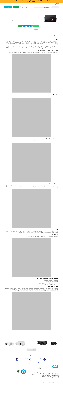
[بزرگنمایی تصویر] (57, 23)
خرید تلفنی (20, 26)
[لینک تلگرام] (30, 31)
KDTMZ (48, 382)
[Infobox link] (34, 21)
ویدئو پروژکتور (35, 14)
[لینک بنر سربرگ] (31, 1)
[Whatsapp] (9, 382)
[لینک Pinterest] (32, 31)
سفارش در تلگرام (27, 26)
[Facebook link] (34, 31)
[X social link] (33, 31)
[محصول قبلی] (7, 14)
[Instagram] (11, 382)
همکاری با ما (16, 7)
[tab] (57, 35)
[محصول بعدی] (5, 14)
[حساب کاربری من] (20, 7)
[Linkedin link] (31, 31)
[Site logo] (56, 4)
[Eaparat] (5, 382)
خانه (38, 14)
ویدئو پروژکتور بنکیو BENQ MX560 (9, 349)
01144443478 (39, 368)
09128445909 (39, 371)
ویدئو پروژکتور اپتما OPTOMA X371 (42, 349)
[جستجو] (35, 7)
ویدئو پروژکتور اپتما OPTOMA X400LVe (54, 349)
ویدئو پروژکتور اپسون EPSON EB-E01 (20, 349)
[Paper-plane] (7, 382)
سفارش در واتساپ (34, 26)
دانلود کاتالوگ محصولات (8, 7)
